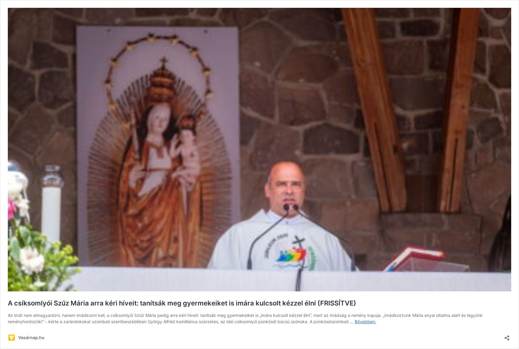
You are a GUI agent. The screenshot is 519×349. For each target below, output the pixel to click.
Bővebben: (365, 321)
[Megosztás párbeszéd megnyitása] (507, 336)
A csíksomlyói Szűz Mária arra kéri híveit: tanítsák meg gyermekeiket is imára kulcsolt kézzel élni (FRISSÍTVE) (182, 303)
